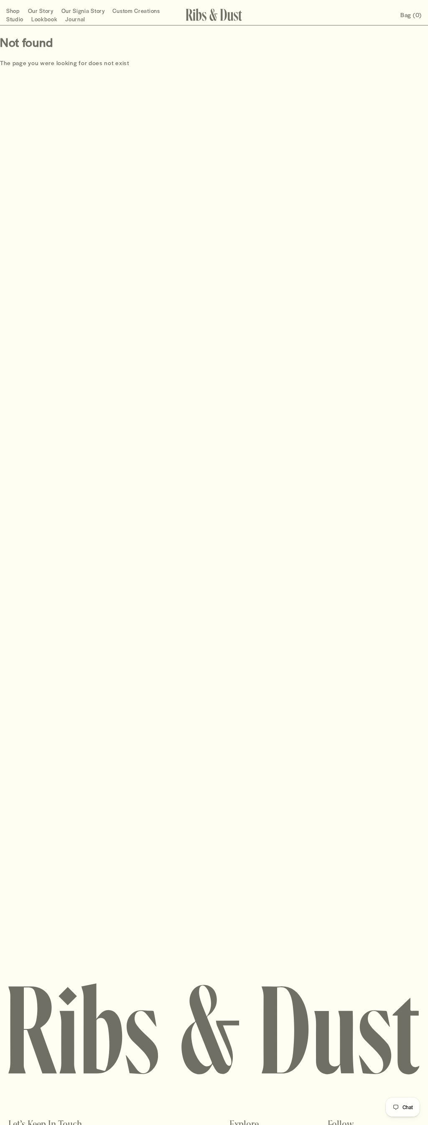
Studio (14, 19)
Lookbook (44, 19)
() (411, 14)
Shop (13, 11)
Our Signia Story (83, 11)
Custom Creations (136, 11)
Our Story (41, 11)
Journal (75, 19)
